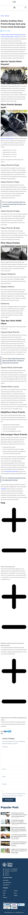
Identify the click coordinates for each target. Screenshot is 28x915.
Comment (5, 746)
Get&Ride (3, 488)
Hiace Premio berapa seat (7, 138)
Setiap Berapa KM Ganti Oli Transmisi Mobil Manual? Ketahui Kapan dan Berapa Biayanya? (19, 814)
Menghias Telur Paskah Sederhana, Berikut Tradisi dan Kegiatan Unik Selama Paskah (19, 850)
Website (4, 784)
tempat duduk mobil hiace (11, 471)
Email (4, 776)
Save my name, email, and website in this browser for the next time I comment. (13, 794)
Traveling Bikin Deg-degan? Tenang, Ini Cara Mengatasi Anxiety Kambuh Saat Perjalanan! (19, 822)
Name (4, 769)
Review (7, 16)
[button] (14, 7)
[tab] (14, 543)
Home (2, 16)
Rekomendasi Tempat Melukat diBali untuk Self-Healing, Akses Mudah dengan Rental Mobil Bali (18, 829)
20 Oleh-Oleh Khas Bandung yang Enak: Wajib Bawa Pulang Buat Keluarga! (19, 843)
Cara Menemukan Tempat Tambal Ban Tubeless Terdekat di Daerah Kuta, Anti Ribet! (19, 836)
